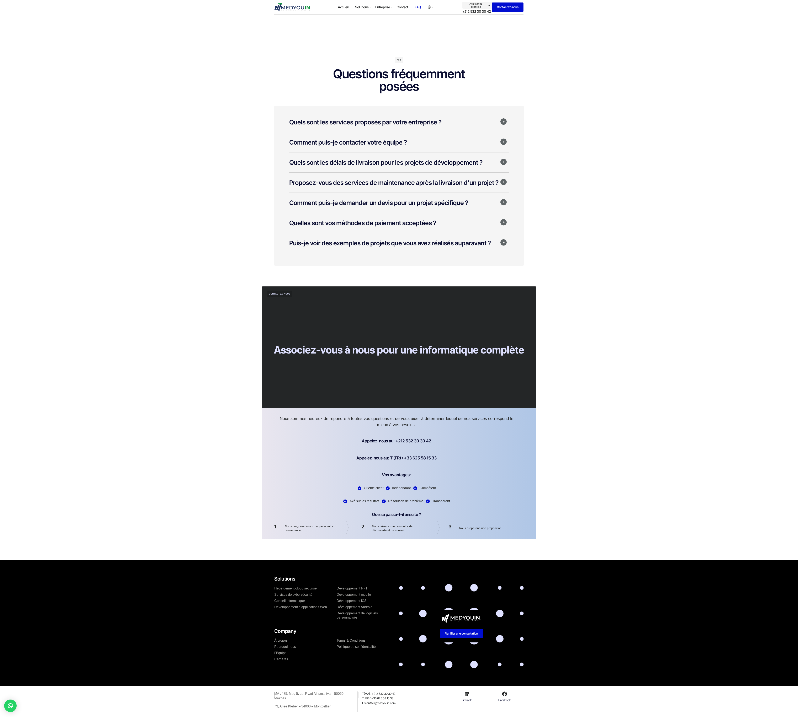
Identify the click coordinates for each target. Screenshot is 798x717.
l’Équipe (280, 653)
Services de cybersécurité (293, 594)
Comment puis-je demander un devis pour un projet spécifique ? (378, 202)
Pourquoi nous (285, 646)
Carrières (281, 659)
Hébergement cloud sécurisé (295, 588)
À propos (281, 640)
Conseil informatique (289, 601)
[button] (399, 125)
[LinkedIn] (467, 693)
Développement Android (354, 607)
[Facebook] (504, 693)
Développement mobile (354, 594)
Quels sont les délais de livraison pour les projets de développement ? (386, 162)
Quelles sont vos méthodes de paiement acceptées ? (362, 223)
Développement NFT (352, 588)
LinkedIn (467, 700)
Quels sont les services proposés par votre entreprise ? (365, 122)
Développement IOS (352, 601)
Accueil (343, 7)
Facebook (504, 700)
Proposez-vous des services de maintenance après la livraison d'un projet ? (394, 182)
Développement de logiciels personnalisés (357, 615)
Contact (402, 7)
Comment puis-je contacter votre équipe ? (348, 142)
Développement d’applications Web (300, 607)
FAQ (418, 7)
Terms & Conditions (351, 640)
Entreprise (382, 7)
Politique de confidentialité (356, 646)
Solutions (362, 7)
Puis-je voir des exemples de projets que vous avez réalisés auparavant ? (390, 243)
